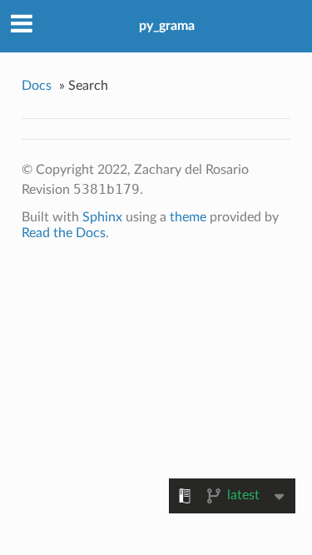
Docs (37, 85)
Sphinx (102, 217)
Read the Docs (64, 233)
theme (188, 217)
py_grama (167, 25)
